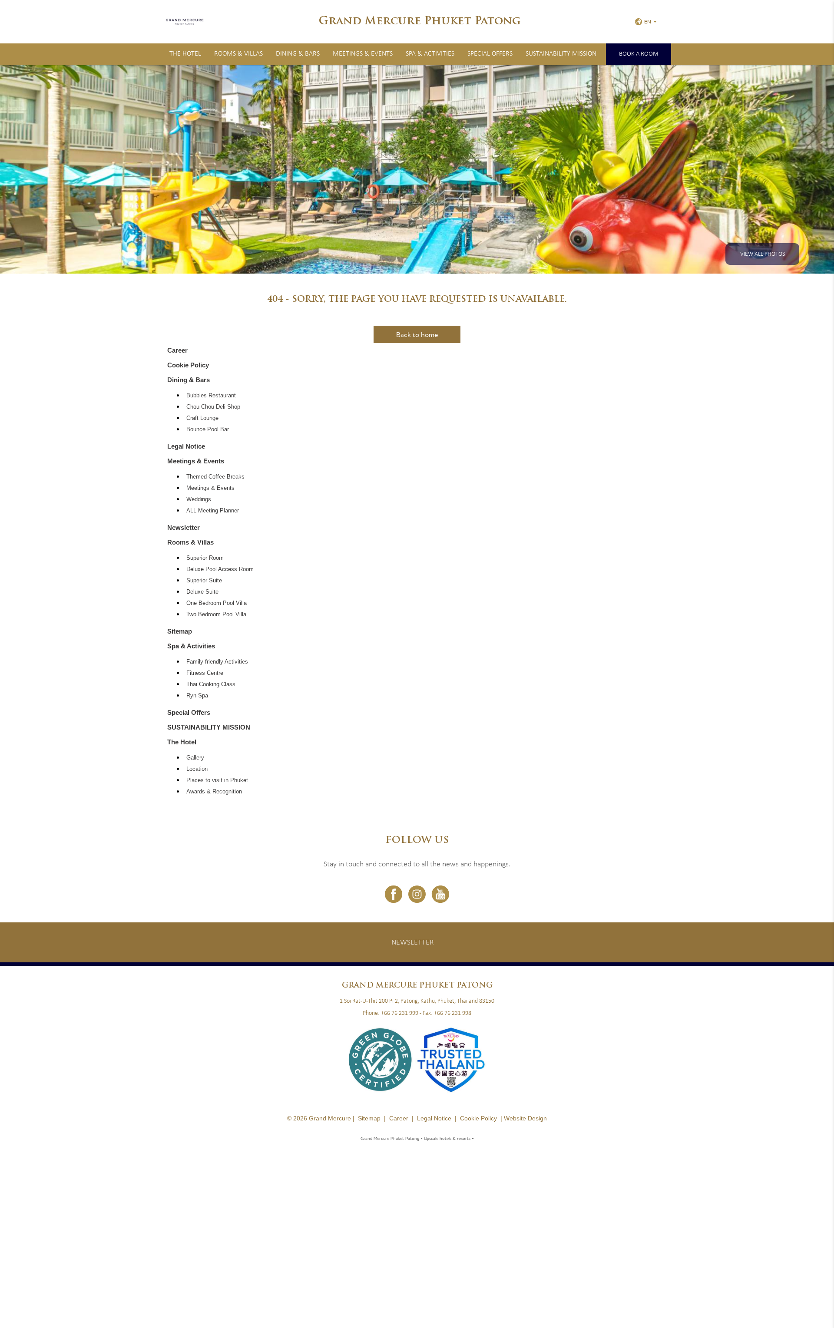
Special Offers (490, 53)
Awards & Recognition (214, 792)
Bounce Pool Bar (207, 429)
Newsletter (183, 527)
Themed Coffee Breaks (215, 477)
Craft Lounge (202, 418)
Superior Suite (204, 581)
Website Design (525, 1118)
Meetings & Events (363, 53)
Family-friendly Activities (217, 662)
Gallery (195, 758)
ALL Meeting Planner (212, 511)
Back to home (417, 334)
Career (177, 350)
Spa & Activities (430, 53)
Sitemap (179, 631)
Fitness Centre (204, 673)
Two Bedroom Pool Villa (216, 614)
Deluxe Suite (202, 592)
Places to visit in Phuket (217, 780)
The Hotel (185, 53)
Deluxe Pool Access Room (220, 569)
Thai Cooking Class (210, 684)
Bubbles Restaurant (211, 396)
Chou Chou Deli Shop (213, 407)
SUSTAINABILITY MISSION (561, 53)
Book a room (639, 54)
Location (197, 769)
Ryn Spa (197, 696)
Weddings (198, 499)
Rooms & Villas (238, 53)
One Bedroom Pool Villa (216, 603)
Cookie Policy (188, 365)
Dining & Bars (298, 53)
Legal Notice (186, 446)
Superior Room (205, 558)
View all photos (762, 254)
